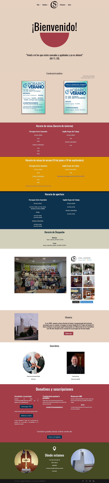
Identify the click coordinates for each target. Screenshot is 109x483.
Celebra (44, 5)
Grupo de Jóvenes (29, 272)
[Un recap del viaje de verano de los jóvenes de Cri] (89, 269)
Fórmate (62, 5)
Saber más (68, 333)
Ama (69, 5)
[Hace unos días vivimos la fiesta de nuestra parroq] (89, 281)
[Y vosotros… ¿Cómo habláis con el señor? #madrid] (76, 281)
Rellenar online (26, 416)
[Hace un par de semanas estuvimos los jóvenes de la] (76, 269)
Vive (38, 5)
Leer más (40, 284)
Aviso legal (54, 471)
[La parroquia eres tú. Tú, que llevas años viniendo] (89, 293)
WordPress (43, 481)
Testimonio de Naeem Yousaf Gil (40, 267)
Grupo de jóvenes (47, 272)
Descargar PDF (26, 407)
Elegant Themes (25, 481)
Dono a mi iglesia (54, 437)
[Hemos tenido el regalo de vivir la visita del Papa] (76, 293)
